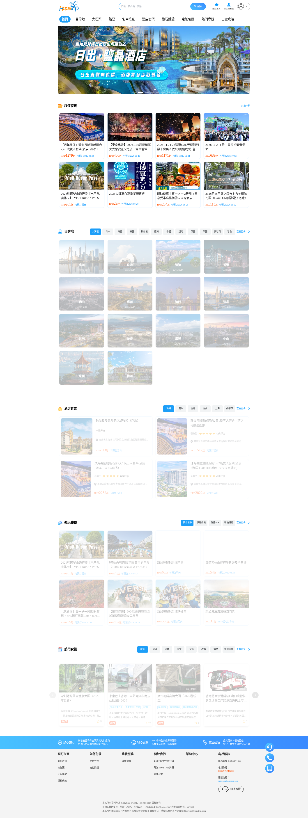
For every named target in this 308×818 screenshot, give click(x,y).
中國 (168, 231)
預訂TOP (215, 522)
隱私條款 (62, 780)
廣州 (181, 408)
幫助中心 (192, 754)
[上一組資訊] (52, 695)
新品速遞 (228, 522)
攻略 (203, 649)
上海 (217, 408)
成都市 (229, 408)
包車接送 (128, 19)
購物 (216, 649)
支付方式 (94, 761)
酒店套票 (148, 19)
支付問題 (94, 767)
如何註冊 (62, 761)
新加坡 (144, 231)
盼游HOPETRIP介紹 (164, 761)
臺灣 (156, 231)
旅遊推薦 (201, 522)
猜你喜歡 (187, 522)
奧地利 (217, 231)
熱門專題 (208, 19)
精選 (142, 649)
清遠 (193, 408)
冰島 (229, 231)
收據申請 (126, 761)
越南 (181, 231)
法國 (205, 231)
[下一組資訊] (255, 695)
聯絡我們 (158, 774)
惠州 (205, 408)
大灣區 (95, 231)
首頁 (65, 19)
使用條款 (62, 774)
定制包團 (188, 19)
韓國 (120, 231)
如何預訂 (62, 767)
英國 (193, 231)
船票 (112, 19)
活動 (167, 649)
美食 (179, 649)
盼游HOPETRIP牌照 (164, 767)
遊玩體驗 (168, 19)
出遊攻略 (227, 19)
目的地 (80, 19)
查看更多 (241, 231)
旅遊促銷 (228, 649)
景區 (155, 649)
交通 (191, 649)
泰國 (132, 231)
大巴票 (96, 19)
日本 (108, 231)
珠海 (168, 408)
